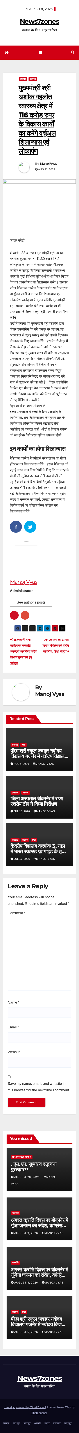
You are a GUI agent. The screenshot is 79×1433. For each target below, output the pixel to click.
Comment (16, 913)
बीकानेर (23, 79)
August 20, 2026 (27, 1177)
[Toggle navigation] (40, 52)
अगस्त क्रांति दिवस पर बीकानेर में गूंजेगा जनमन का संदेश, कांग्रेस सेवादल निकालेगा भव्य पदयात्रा (39, 1275)
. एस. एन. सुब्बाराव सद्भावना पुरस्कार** (33, 1167)
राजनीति (15, 1213)
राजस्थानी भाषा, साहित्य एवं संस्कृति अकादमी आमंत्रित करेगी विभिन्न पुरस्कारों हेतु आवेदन (23, 651)
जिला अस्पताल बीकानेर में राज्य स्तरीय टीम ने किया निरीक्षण (37, 801)
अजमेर (37, 1423)
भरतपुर (27, 1423)
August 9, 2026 (26, 1233)
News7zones (39, 21)
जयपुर (6, 1423)
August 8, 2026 (26, 1282)
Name (13, 1002)
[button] (72, 52)
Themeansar (39, 1412)
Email (13, 1027)
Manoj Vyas (48, 164)
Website (14, 1052)
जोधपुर (16, 1423)
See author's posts (31, 602)
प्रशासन (15, 792)
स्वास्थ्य (33, 79)
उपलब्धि (15, 840)
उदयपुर (68, 1423)
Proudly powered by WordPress (24, 1407)
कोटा (47, 1423)
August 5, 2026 (26, 1332)
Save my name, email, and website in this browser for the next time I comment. (39, 1087)
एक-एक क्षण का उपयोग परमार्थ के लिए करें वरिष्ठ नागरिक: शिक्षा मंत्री (55, 645)
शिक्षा (23, 745)
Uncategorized (21, 1157)
